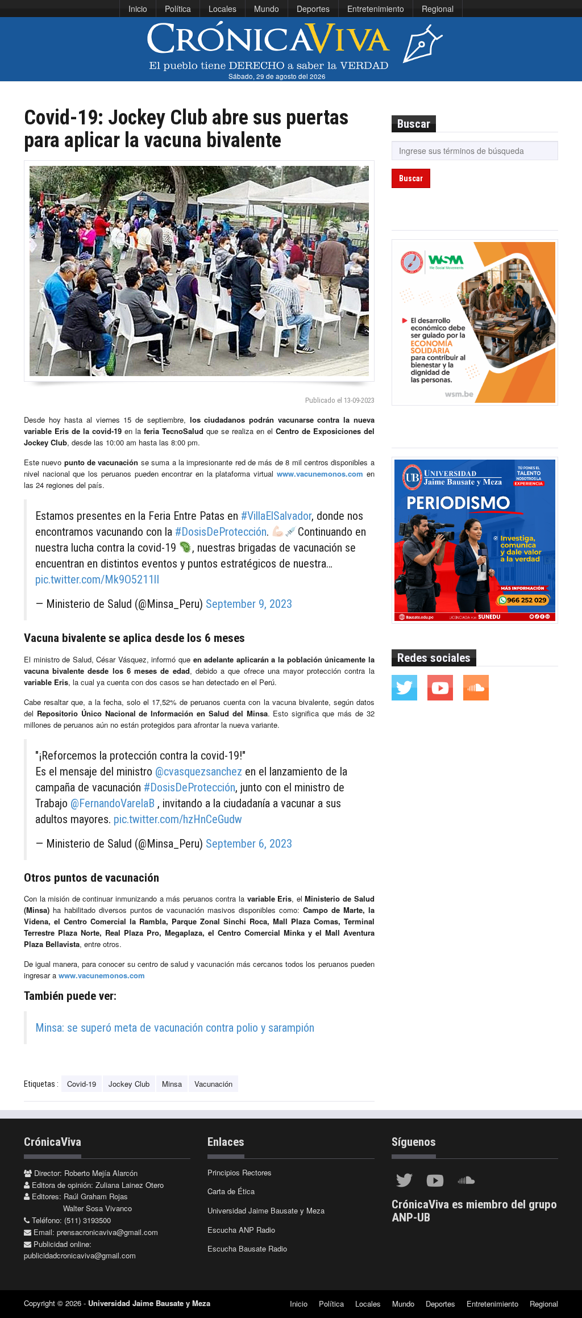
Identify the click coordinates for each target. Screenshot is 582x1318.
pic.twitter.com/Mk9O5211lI (97, 579)
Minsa (172, 1083)
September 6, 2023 (249, 843)
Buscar (411, 178)
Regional (438, 8)
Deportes (313, 8)
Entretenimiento (375, 8)
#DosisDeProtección (221, 532)
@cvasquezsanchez (198, 771)
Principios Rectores (239, 1172)
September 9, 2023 (249, 604)
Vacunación (213, 1083)
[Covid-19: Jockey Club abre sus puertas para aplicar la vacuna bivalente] (199, 271)
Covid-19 (81, 1083)
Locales (222, 8)
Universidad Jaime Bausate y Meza (266, 1210)
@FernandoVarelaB (112, 803)
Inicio (137, 8)
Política (178, 8)
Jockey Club (129, 1083)
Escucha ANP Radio (241, 1229)
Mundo (266, 8)
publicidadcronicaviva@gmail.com (80, 1255)
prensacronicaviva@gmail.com (107, 1232)
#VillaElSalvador (276, 516)
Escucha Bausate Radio (247, 1248)
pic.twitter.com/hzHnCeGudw (178, 819)
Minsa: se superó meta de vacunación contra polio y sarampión (174, 1028)
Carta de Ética (231, 1191)
